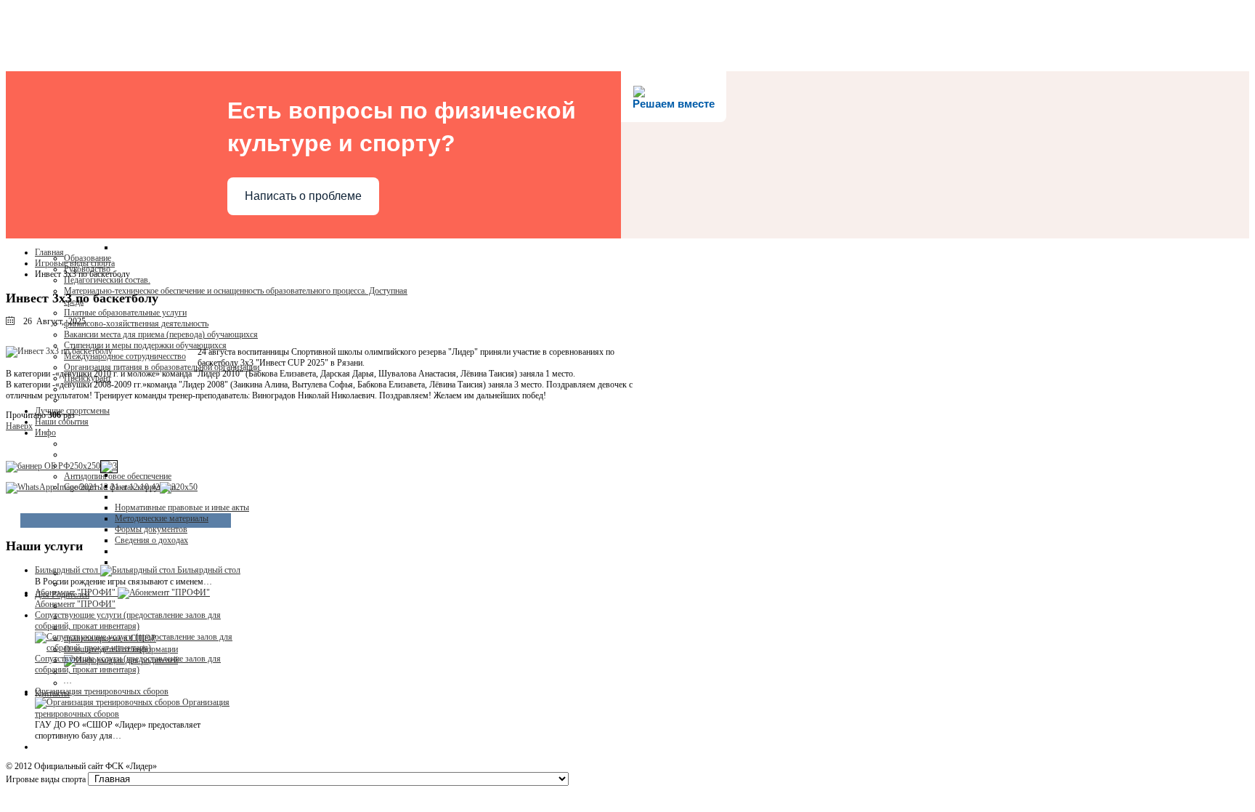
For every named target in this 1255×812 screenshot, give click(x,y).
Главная (49, 252)
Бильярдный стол (208, 570)
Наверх (19, 426)
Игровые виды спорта (75, 263)
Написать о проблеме (303, 196)
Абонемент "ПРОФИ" (75, 604)
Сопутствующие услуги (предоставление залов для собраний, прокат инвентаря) (128, 664)
